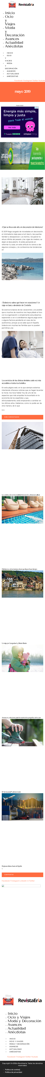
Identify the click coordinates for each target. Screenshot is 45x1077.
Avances (12, 39)
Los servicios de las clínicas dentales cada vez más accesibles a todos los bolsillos (21, 381)
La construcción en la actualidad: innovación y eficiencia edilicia (21, 495)
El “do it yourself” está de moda (11, 792)
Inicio (10, 13)
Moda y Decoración (24, 1021)
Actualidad (14, 42)
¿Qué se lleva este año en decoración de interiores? (22, 227)
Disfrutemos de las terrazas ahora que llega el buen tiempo (19, 569)
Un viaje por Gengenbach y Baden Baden (14, 643)
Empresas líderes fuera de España (12, 866)
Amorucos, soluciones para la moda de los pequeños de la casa (21, 718)
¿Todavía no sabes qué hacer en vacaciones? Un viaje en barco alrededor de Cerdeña (21, 304)
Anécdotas (14, 46)
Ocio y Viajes (19, 1017)
